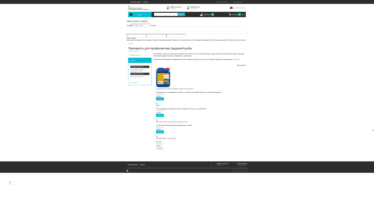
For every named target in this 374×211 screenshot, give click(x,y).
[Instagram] (241, 170)
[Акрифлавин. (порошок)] (157, 135)
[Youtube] (245, 170)
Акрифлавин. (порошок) (166, 138)
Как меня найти (136, 2)
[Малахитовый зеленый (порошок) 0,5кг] (157, 118)
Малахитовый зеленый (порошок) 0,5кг (172, 122)
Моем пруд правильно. (137, 76)
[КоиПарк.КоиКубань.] (129, 6)
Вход (235, 8)
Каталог (139, 14)
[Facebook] (237, 170)
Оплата (145, 2)
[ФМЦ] (157, 102)
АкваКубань (237, 59)
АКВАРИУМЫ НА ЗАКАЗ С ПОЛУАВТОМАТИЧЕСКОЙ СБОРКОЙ (138, 9)
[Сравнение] (201, 15)
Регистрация (241, 8)
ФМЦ (158, 105)
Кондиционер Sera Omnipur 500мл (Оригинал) (175, 89)
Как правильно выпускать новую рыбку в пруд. (138, 70)
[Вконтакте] (233, 170)
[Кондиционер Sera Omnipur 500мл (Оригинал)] (163, 87)
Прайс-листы (135, 55)
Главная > (131, 44)
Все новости (134, 82)
